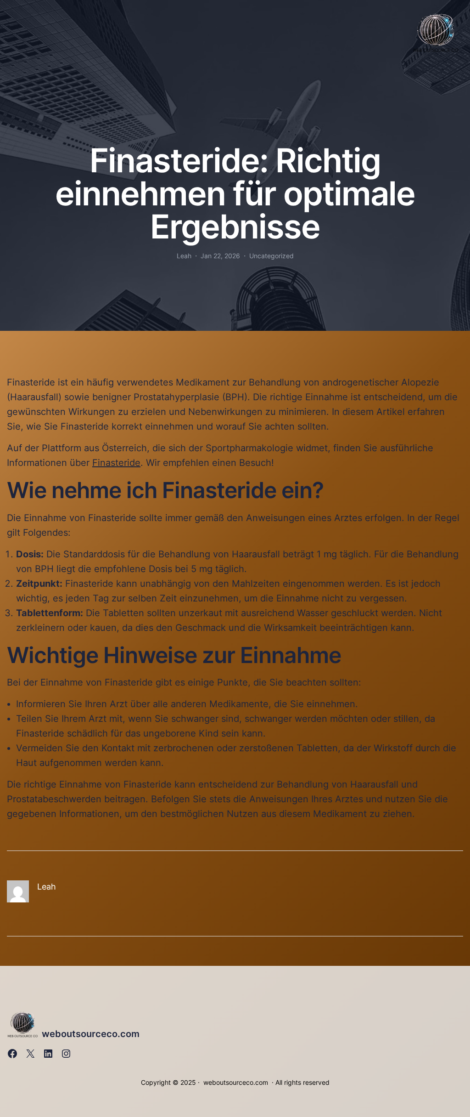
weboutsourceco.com (91, 1033)
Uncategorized (271, 256)
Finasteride (116, 462)
